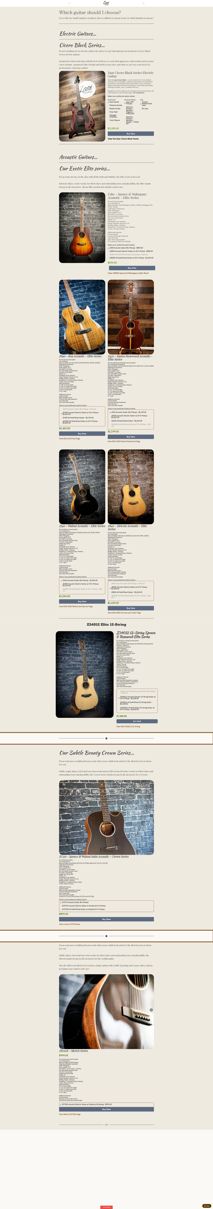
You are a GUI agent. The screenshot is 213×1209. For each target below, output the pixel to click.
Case (141, 99)
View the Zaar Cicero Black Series (123, 139)
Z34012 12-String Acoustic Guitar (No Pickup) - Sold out (137, 692)
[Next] (102, 104)
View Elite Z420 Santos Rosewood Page (124, 441)
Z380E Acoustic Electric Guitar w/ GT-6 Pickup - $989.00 (131, 251)
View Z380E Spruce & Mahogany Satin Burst (128, 273)
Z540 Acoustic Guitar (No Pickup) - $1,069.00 (80, 580)
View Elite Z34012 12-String (128, 726)
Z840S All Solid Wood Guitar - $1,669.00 (126, 592)
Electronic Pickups (130, 99)
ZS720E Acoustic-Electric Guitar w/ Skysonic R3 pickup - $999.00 (87, 1104)
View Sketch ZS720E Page (69, 1114)
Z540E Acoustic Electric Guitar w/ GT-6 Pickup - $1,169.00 (81, 584)
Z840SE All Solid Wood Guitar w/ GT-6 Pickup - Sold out (131, 596)
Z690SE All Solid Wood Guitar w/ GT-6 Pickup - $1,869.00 (80, 422)
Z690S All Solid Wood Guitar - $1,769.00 (78, 418)
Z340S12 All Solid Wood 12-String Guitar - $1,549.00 (136, 703)
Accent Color (111, 99)
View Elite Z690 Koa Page (69, 438)
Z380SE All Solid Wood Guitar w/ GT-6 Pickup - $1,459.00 (131, 258)
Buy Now (131, 133)
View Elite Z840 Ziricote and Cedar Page (124, 612)
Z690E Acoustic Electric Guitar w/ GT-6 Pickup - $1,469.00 (81, 413)
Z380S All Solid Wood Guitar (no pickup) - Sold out (128, 254)
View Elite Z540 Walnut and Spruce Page (76, 606)
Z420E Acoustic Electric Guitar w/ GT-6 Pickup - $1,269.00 (129, 416)
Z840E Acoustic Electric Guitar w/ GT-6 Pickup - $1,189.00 (129, 588)
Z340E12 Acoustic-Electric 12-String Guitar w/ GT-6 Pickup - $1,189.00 (138, 697)
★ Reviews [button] (106, 1207)
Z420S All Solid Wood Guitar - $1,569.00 (126, 421)
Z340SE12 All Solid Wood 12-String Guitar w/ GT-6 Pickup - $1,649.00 (137, 708)
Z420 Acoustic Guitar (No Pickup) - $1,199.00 (128, 412)
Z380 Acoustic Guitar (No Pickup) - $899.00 (126, 248)
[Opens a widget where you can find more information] (206, 1206)
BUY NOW (137, 721)
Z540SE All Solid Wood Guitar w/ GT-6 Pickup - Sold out (82, 590)
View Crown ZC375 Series (69, 924)
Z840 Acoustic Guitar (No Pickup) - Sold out (128, 583)
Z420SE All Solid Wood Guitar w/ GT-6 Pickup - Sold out (131, 425)
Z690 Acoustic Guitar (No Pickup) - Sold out (79, 409)
